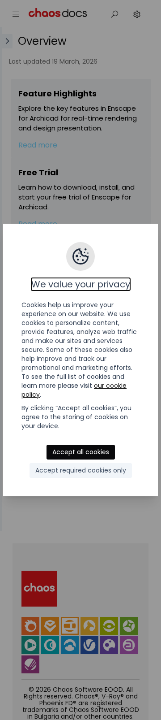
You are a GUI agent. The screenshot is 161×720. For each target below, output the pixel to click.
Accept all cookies (80, 451)
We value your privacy (80, 284)
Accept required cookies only (80, 470)
